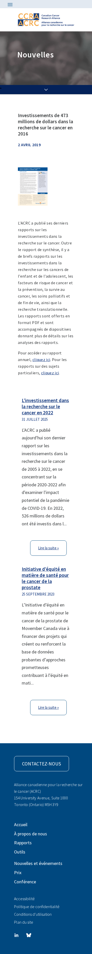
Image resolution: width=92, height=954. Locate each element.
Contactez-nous (41, 764)
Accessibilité (24, 898)
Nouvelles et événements (38, 863)
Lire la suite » (48, 548)
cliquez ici (41, 359)
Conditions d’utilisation (33, 914)
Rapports (23, 843)
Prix (17, 872)
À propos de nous (30, 834)
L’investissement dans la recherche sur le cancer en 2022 (45, 406)
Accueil (20, 824)
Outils (19, 852)
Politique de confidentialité (37, 906)
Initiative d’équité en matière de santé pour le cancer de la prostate (45, 578)
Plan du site (23, 922)
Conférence (25, 882)
